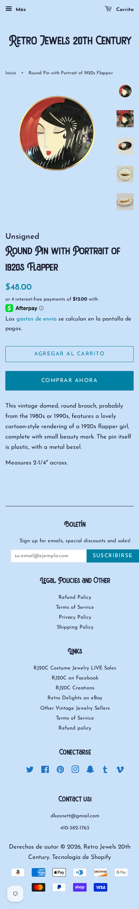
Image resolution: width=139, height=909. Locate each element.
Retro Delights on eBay (74, 698)
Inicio (10, 73)
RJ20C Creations (75, 688)
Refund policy (74, 728)
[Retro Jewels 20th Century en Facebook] (45, 771)
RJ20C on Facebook (75, 678)
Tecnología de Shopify (81, 857)
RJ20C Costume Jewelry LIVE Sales (75, 668)
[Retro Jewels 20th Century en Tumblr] (105, 771)
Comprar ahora (69, 380)
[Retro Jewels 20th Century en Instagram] (75, 771)
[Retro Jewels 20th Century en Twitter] (30, 771)
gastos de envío (36, 319)
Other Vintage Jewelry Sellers (75, 708)
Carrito (124, 9)
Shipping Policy (75, 627)
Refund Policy (74, 597)
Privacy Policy (75, 617)
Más (20, 9)
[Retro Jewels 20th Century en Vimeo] (120, 771)
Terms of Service (75, 607)
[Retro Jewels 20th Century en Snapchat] (90, 771)
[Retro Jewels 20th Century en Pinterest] (60, 771)
